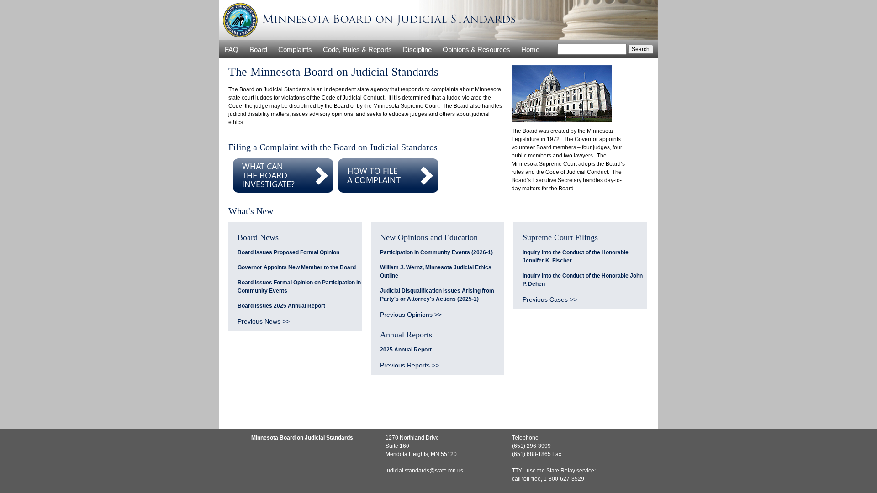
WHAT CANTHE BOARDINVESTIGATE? (268, 175)
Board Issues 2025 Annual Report (281, 306)
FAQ (231, 49)
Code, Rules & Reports (357, 49)
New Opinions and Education (429, 237)
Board (258, 49)
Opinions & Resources (476, 49)
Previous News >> (264, 321)
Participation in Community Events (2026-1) (436, 252)
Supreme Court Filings (560, 237)
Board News (258, 237)
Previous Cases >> (550, 299)
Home (530, 49)
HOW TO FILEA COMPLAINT (374, 175)
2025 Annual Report (406, 349)
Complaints (295, 49)
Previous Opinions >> (411, 314)
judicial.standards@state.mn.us (424, 470)
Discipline (417, 49)
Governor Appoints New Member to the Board (297, 267)
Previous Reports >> (409, 365)
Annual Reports (406, 334)
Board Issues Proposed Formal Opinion (288, 252)
